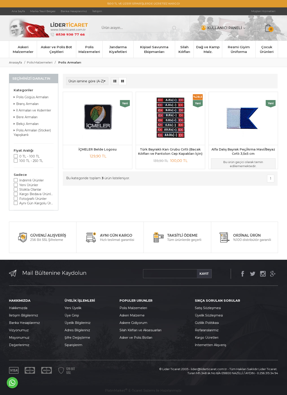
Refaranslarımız (207, 330)
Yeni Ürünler (28, 185)
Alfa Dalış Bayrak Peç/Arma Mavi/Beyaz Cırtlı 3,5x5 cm (243, 151)
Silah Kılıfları (184, 49)
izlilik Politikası (208, 323)
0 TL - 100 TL (29, 156)
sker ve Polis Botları (137, 338)
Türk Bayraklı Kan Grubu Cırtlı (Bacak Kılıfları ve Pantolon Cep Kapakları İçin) (170, 151)
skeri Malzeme (133, 315)
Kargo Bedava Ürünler (36, 194)
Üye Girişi (72, 315)
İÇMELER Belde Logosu (97, 149)
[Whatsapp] (12, 382)
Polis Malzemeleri (89, 49)
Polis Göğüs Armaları (32, 97)
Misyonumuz (19, 338)
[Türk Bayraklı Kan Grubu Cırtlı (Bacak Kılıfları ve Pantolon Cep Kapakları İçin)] (170, 118)
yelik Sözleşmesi (210, 315)
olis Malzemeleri (134, 308)
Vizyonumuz (19, 330)
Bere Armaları (26, 117)
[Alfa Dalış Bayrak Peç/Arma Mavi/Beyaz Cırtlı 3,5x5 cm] (243, 118)
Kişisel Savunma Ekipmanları (154, 49)
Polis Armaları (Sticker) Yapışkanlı (32, 132)
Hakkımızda (18, 308)
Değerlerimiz (19, 345)
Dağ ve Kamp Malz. (208, 49)
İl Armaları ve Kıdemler (33, 110)
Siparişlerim (73, 345)
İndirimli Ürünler (31, 180)
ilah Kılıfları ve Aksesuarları (141, 330)
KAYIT (204, 273)
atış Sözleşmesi (209, 308)
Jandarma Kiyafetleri (118, 49)
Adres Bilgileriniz (77, 330)
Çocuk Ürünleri (267, 49)
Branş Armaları (27, 104)
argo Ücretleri (207, 338)
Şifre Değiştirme (77, 338)
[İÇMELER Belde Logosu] (97, 118)
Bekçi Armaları (27, 124)
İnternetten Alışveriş (210, 345)
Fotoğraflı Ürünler (33, 199)
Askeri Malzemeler (23, 49)
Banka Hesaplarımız (24, 323)
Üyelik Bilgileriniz (78, 323)
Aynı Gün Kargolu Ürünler (36, 203)
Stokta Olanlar (30, 190)
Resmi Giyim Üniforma (239, 49)
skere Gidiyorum (134, 323)
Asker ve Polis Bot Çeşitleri (56, 49)
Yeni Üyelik (73, 308)
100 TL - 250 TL (31, 161)
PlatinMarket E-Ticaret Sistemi (130, 390)
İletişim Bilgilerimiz (23, 315)
